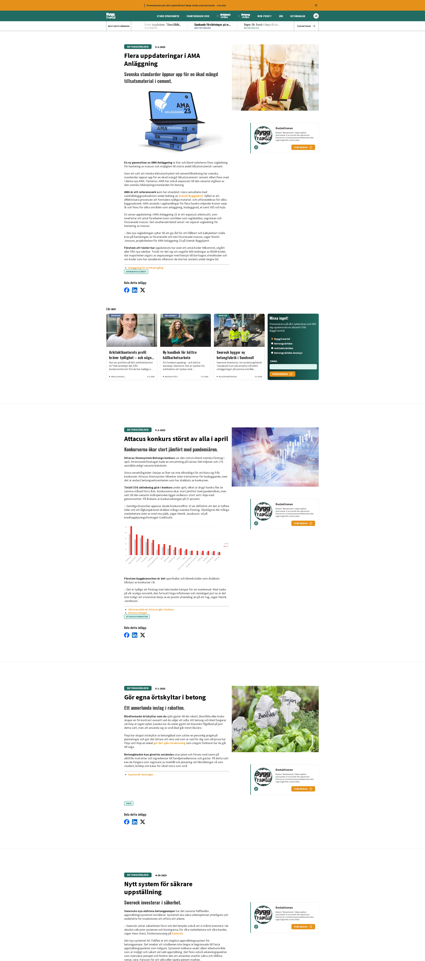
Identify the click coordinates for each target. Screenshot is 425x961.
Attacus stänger (137, 612)
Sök (281, 16)
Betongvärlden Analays (288, 352)
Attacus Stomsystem (137, 616)
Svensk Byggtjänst (191, 196)
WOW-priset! (264, 16)
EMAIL (273, 361)
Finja (128, 803)
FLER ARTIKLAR (304, 26)
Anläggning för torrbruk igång (145, 267)
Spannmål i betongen (140, 774)
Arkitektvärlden (283, 348)
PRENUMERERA (280, 374)
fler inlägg (301, 147)
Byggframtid (282, 339)
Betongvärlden (138, 46)
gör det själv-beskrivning (169, 743)
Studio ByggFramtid (168, 16)
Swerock (177, 933)
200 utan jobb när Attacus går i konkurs (151, 609)
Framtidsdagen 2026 (198, 16)
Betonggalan (297, 16)
